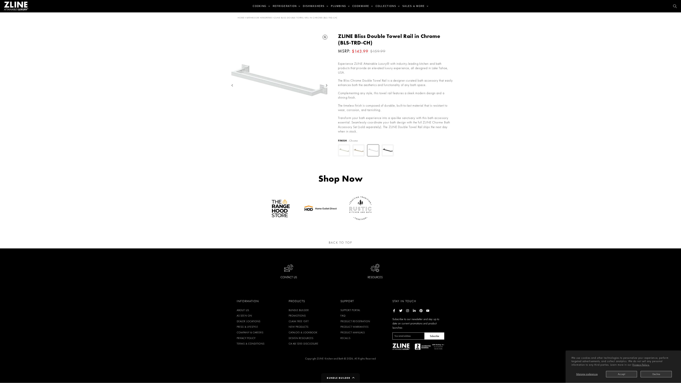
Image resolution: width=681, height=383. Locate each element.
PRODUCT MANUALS (352, 332)
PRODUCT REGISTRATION (355, 321)
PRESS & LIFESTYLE (247, 326)
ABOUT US (243, 310)
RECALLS (345, 338)
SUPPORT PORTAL (350, 310)
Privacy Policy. (641, 365)
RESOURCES (375, 277)
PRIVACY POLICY (246, 338)
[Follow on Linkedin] (414, 311)
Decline (656, 374)
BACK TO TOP (340, 243)
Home (241, 17)
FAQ (342, 315)
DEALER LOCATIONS (249, 321)
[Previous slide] (232, 85)
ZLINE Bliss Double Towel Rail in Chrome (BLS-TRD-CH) (305, 17)
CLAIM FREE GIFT (299, 321)
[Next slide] (326, 85)
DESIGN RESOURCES (301, 338)
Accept (621, 374)
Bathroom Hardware (259, 17)
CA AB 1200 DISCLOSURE (304, 343)
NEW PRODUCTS (298, 326)
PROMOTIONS (297, 315)
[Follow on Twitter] (400, 311)
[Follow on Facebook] (394, 311)
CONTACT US (289, 277)
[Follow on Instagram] (407, 311)
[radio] (344, 150)
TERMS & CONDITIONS (250, 343)
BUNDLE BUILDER (299, 310)
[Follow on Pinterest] (421, 311)
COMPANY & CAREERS (250, 332)
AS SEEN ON (244, 315)
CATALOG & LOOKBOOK (303, 332)
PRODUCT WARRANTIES (354, 326)
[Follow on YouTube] (427, 311)
